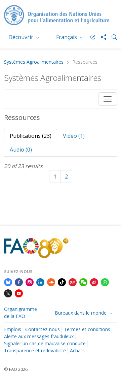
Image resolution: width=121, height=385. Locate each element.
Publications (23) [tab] (30, 135)
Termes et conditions (87, 329)
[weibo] (94, 281)
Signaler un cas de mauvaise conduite (45, 343)
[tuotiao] (73, 281)
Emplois (12, 329)
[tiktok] (62, 281)
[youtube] (19, 293)
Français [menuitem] (67, 37)
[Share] (100, 37)
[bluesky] (8, 281)
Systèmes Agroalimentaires (34, 62)
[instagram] (30, 281)
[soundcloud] (51, 281)
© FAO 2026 (16, 369)
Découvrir (21, 37)
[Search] (111, 37)
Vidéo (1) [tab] (74, 135)
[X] (8, 293)
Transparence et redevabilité (35, 350)
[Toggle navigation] (107, 99)
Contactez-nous (42, 329)
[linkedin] (40, 281)
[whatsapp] (105, 281)
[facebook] (19, 281)
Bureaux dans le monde (81, 313)
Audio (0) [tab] (21, 149)
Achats (77, 350)
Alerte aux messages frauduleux (39, 336)
